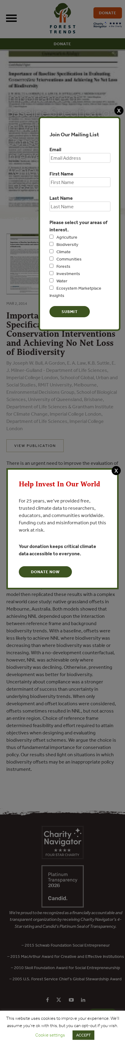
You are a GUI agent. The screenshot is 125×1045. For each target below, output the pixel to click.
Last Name (61, 198)
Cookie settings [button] (50, 1035)
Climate (63, 251)
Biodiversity (67, 244)
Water (61, 281)
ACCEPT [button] (83, 1035)
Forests (63, 266)
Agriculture (66, 237)
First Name (61, 174)
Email (55, 149)
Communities (69, 259)
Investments (68, 273)
